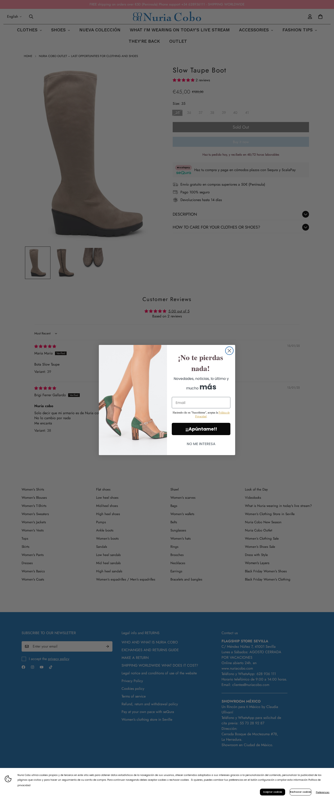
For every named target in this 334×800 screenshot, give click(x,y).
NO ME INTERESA (201, 443)
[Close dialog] (229, 351)
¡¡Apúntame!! (201, 429)
